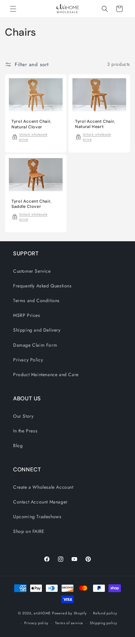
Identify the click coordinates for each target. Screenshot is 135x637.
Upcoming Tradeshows (37, 516)
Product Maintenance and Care (46, 374)
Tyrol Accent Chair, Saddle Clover (31, 204)
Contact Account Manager (40, 502)
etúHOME (42, 612)
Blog (18, 445)
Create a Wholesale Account (43, 487)
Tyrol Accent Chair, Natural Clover (31, 124)
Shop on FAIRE (29, 531)
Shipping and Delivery (37, 330)
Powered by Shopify (69, 612)
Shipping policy (103, 623)
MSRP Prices (26, 315)
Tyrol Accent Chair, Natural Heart (95, 124)
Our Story (23, 416)
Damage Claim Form (35, 345)
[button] (13, 9)
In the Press (25, 431)
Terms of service (69, 623)
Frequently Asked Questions (42, 285)
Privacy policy (36, 623)
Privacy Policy (28, 359)
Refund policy (105, 613)
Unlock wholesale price (33, 136)
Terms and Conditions (36, 300)
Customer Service (32, 271)
